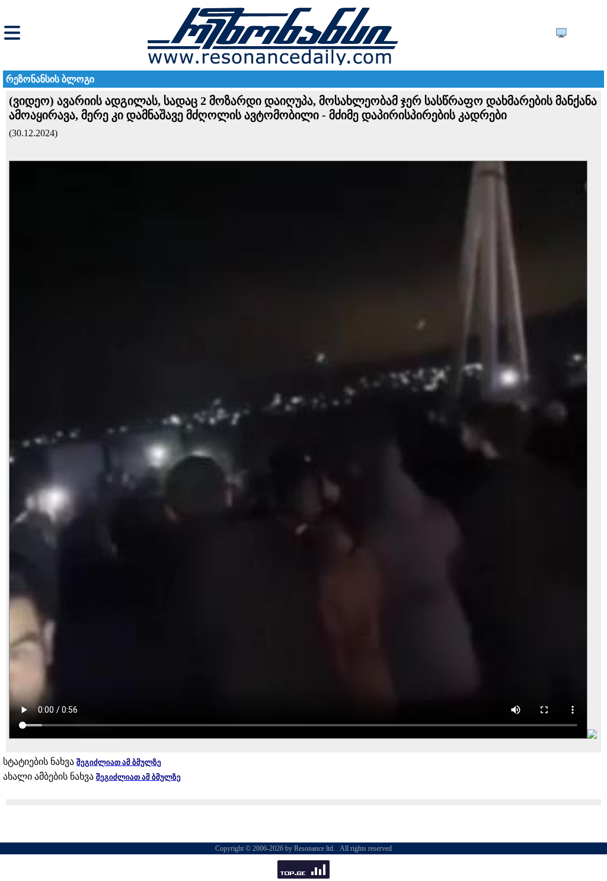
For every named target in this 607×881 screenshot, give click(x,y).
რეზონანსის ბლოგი (50, 79)
